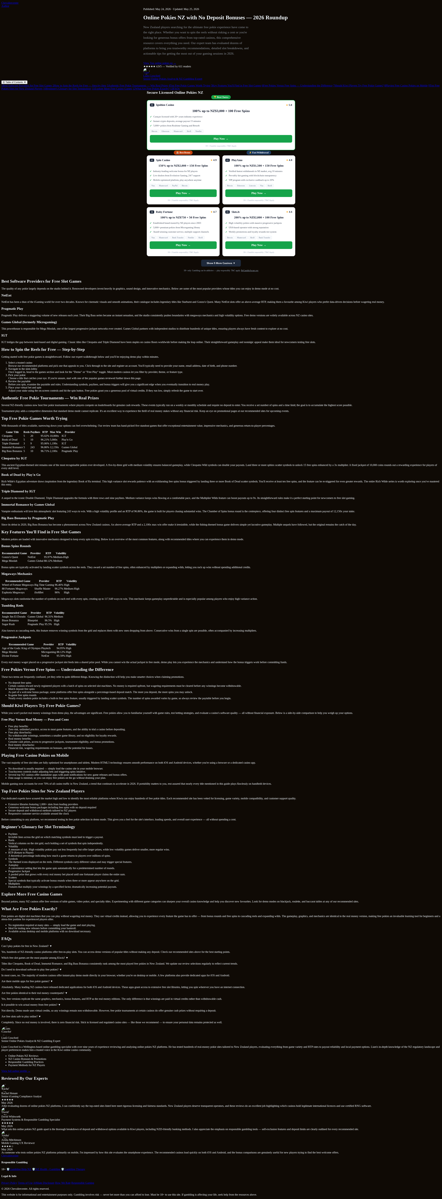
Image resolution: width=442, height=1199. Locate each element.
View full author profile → (15, 1071)
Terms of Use (25, 1182)
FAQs (175, 88)
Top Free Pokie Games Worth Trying (189, 85)
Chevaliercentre (9, 2)
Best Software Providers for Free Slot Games (26, 85)
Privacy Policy (9, 1182)
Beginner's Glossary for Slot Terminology (67, 88)
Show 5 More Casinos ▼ (221, 263)
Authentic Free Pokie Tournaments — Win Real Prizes (137, 85)
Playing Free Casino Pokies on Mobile (406, 85)
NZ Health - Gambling (46, 1169)
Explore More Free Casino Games (112, 88)
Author (5, 5)
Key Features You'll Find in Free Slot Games (236, 85)
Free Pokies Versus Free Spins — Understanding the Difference (297, 85)
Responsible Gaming (82, 1182)
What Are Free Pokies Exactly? (151, 88)
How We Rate (63, 1182)
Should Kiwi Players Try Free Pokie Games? (358, 85)
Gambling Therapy (73, 1169)
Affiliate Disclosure (43, 1182)
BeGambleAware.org (249, 270)
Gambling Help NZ (18, 1169)
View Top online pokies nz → (159, 63)
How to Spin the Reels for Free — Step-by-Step (79, 85)
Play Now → (221, 138)
